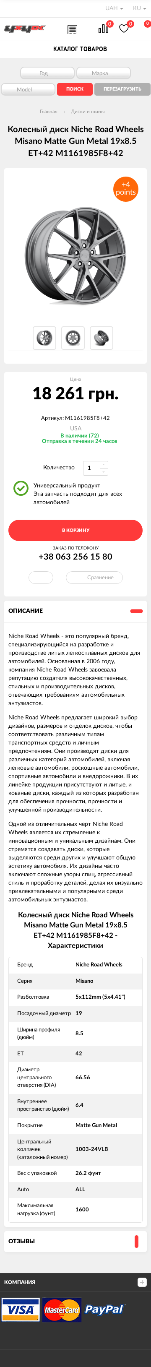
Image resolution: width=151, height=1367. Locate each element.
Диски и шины (88, 111)
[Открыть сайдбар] (9, 8)
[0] (103, 29)
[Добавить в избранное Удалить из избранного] (41, 577)
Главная (48, 111)
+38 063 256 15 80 (75, 557)
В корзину (75, 530)
